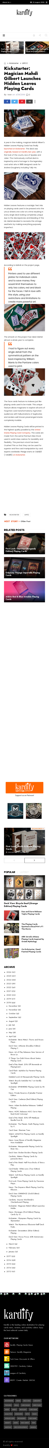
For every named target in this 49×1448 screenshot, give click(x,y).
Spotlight (23, 1410)
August (12, 1021)
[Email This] (29, 102)
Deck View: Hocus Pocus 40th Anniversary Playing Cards (26, 1238)
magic (34, 1414)
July (10, 1025)
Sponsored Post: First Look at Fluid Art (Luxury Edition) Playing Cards (37, 51)
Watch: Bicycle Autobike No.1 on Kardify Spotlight (25, 1081)
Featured (8, 1405)
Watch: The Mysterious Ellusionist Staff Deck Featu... (26, 1225)
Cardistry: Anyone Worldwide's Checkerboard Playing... (21, 1200)
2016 (9, 1260)
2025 (9, 976)
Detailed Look (9, 1418)
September (13, 1017)
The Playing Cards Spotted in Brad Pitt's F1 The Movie (32, 926)
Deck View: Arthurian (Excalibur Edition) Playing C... (24, 1047)
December (13, 1006)
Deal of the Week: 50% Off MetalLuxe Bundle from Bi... (24, 1119)
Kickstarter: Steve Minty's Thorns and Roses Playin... (26, 1040)
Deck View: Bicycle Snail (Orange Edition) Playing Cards (21, 905)
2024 (9, 979)
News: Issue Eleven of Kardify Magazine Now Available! (25, 1141)
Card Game (32, 1418)
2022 (9, 987)
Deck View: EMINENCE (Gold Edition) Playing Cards (24, 1194)
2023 (9, 983)
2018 (9, 1002)
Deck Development (20, 1427)
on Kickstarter (19, 455)
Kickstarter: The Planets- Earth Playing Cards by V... (26, 1125)
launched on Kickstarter (14, 148)
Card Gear (33, 1410)
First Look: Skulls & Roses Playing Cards (10, 50)
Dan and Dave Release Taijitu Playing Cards (31, 912)
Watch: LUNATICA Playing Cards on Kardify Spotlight (26, 1135)
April (11, 1036)
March (11, 1244)
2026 (9, 972)
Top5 (33, 1423)
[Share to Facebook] (7, 102)
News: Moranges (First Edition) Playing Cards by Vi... (24, 1213)
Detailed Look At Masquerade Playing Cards (27, 1077)
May (11, 1032)
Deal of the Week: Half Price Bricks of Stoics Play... (27, 1163)
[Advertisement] (29, 24)
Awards (33, 1427)
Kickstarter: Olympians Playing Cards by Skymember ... (25, 1219)
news (18, 1401)
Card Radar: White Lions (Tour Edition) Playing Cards (24, 1170)
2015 (9, 1264)
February (12, 1247)
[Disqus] (24, 640)
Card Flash (37, 1405)
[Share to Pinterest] (22, 102)
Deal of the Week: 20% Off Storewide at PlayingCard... (25, 1065)
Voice (7, 1410)
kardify (7, 1423)
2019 (9, 998)
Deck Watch (25, 1423)
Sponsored (22, 1418)
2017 (9, 1256)
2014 (9, 1267)
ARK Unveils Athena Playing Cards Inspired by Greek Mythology (32, 939)
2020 (9, 995)
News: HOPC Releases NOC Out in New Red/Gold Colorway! (25, 1112)
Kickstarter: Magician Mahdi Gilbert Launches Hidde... (27, 1207)
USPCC (25, 63)
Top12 (27, 1414)
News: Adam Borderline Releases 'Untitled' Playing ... (26, 1106)
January (12, 1251)
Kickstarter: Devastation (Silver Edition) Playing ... (24, 1231)
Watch (14, 1410)
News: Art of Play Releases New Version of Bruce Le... (26, 1053)
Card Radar (25, 1405)
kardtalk (8, 1427)
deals (16, 1405)
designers (18, 1414)
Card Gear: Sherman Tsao (19, 1130)
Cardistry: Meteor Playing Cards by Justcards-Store (23, 1157)
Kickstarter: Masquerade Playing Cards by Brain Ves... (26, 1147)
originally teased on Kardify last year (20, 152)
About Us (6, 2)
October (12, 1013)
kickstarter (14, 63)
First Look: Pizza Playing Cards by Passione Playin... (26, 1182)
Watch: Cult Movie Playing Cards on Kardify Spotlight (26, 1176)
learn (16, 1423)
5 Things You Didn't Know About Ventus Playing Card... (25, 1059)
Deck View (26, 1401)
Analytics (8, 1414)
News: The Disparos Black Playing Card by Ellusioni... (26, 1188)
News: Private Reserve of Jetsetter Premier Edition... (25, 1094)
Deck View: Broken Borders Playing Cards (26, 1152)
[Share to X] (14, 102)
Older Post (25, 521)
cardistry (37, 1401)
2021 (9, 991)
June (11, 1028)
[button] (6, 2)
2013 (9, 1271)
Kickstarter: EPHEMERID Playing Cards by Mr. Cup (27, 1088)
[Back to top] (42, 1442)
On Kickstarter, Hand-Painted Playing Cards (31, 950)
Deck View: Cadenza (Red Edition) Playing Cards (26, 1100)
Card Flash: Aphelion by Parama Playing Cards (25, 1071)
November (13, 1009)
